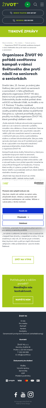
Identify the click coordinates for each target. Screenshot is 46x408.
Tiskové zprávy (30, 43)
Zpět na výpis (23, 260)
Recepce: (24, 20)
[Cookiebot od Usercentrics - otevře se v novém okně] (34, 183)
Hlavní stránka (7, 43)
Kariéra (23, 329)
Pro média (18, 43)
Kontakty (23, 331)
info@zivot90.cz (23, 355)
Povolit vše (23, 211)
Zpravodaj (23, 371)
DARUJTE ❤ (27, 4)
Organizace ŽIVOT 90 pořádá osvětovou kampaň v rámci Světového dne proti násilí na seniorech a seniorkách (21, 48)
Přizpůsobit (21, 217)
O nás (23, 321)
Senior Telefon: (24, 13)
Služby (23, 366)
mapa (29, 350)
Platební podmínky (23, 376)
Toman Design (25, 403)
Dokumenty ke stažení (23, 361)
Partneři (23, 326)
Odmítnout (23, 223)
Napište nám (23, 300)
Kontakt (23, 339)
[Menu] (42, 4)
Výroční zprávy (23, 368)
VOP (23, 373)
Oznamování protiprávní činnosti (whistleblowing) (23, 334)
